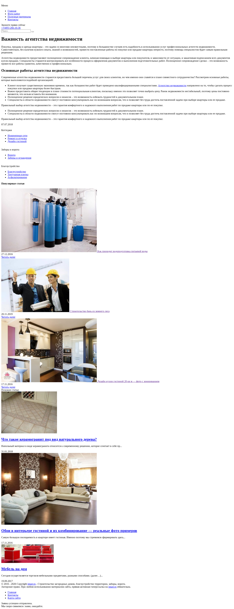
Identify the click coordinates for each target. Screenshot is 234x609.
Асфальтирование (17, 177)
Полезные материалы (19, 16)
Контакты (13, 19)
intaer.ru (32, 584)
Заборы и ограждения (19, 158)
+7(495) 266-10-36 (11, 27)
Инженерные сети (17, 135)
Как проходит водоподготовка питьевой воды (122, 251)
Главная (12, 11)
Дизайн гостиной (17, 141)
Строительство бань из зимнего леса (90, 311)
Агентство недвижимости (172, 85)
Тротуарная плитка (18, 174)
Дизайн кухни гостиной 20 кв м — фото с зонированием (128, 381)
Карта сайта (14, 598)
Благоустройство (17, 171)
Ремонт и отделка (17, 138)
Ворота (11, 155)
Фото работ (14, 13)
